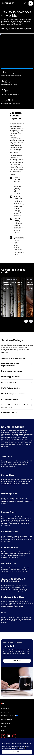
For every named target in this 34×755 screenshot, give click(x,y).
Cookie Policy (22, 748)
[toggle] (31, 3)
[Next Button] (31, 321)
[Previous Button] (26, 321)
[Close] (32, 741)
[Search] (25, 3)
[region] (17, 746)
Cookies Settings (17, 752)
